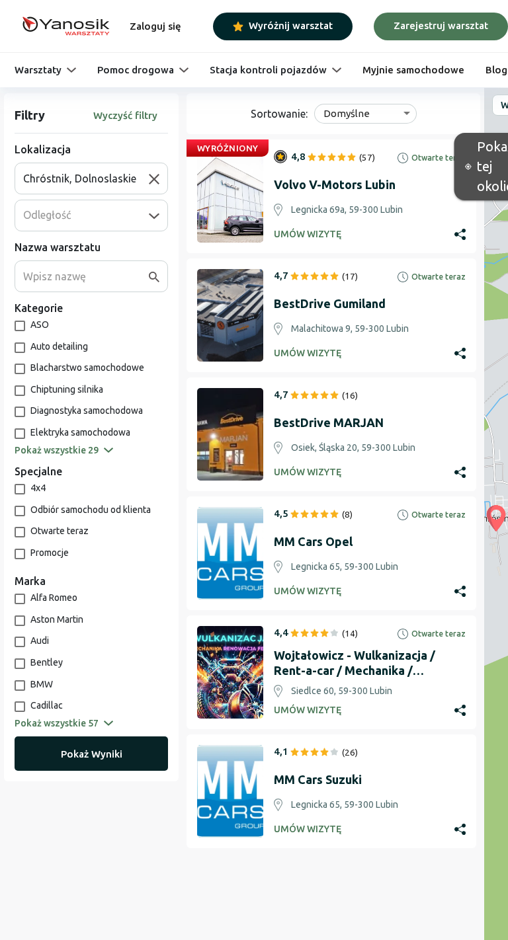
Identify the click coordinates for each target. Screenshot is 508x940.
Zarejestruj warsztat (441, 25)
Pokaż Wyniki (91, 754)
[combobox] (86, 178)
